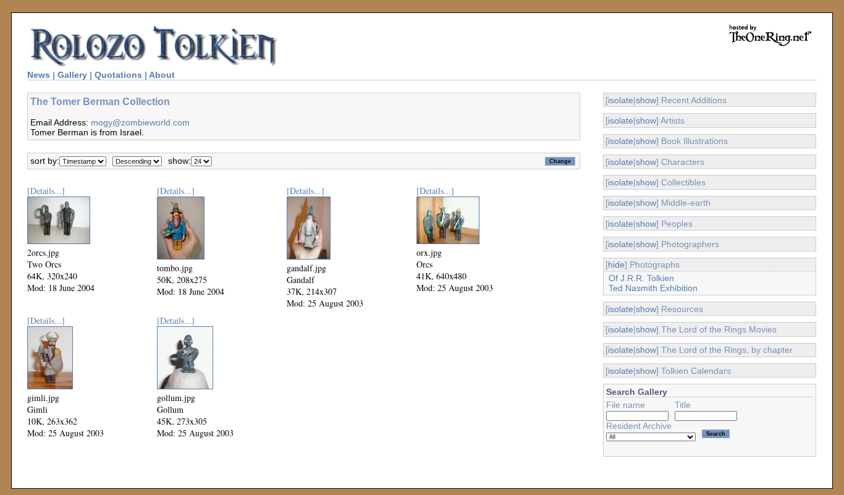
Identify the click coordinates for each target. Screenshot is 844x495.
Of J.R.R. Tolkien (641, 278)
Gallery (72, 75)
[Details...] (46, 191)
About (162, 75)
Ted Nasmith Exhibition (653, 288)
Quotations (118, 75)
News (38, 75)
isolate (620, 100)
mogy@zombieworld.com (140, 122)
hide (616, 264)
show (646, 100)
